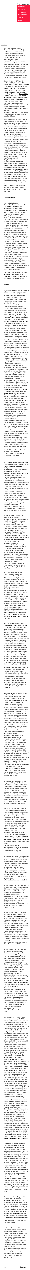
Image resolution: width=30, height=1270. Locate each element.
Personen (21, 9)
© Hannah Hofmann (6, 1)
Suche (20, 20)
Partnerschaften (23, 12)
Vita (5, 1267)
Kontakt (21, 17)
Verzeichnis (22, 15)
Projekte (21, 7)
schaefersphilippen (9, 116)
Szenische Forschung (10, 106)
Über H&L (23, 1267)
